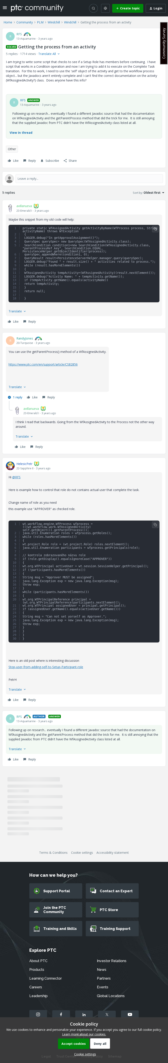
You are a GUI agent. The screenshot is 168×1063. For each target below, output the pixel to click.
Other (12, 149)
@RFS (16, 477)
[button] (4, 9)
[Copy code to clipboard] (155, 229)
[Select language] (105, 8)
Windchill (54, 22)
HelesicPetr (24, 464)
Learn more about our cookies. (84, 1034)
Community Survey (163, 43)
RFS (19, 34)
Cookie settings (82, 852)
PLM (40, 22)
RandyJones (24, 338)
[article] (84, 264)
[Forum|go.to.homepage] (37, 8)
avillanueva (24, 206)
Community (24, 22)
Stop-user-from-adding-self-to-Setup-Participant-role (46, 667)
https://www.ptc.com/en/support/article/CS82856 (43, 364)
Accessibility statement (112, 852)
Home (8, 22)
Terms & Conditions (53, 852)
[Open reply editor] (84, 179)
